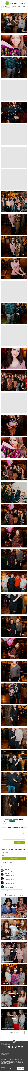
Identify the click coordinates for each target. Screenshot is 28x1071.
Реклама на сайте (4, 1043)
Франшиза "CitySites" (5, 1044)
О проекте (3, 1057)
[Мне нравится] (3, 823)
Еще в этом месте (11, 890)
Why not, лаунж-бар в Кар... (7, 916)
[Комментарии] (5, 823)
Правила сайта (18, 1066)
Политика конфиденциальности (7, 1066)
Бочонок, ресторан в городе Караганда (13, 849)
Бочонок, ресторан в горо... (8, 983)
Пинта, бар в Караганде (7, 938)
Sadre (14, 1018)
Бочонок (6, 869)
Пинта (14, 929)
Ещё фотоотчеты (14, 1032)
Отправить (19, 842)
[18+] (14, 3)
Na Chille (14, 951)
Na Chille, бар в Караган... (7, 961)
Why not (14, 907)
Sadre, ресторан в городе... (8, 1028)
